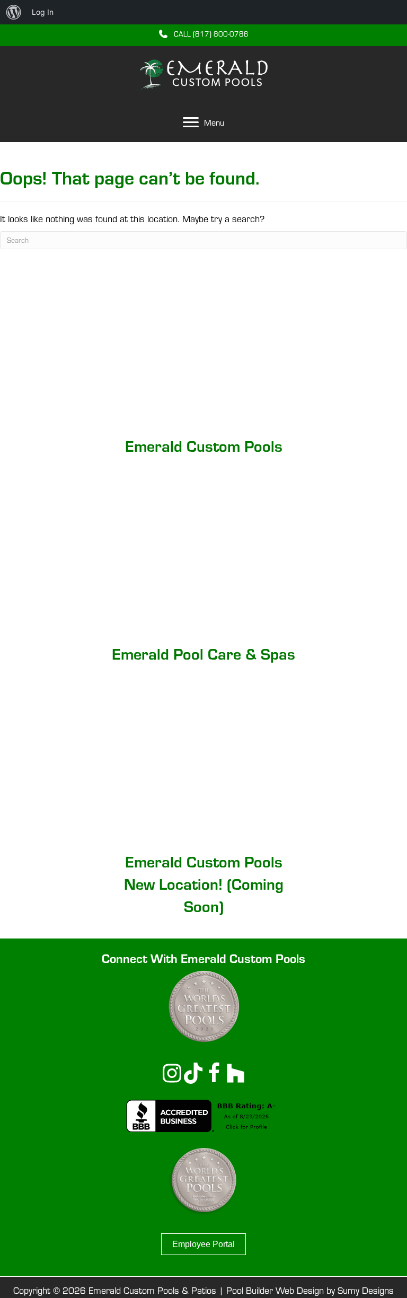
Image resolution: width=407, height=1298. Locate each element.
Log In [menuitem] (43, 11)
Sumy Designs (366, 1290)
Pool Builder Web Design (275, 1290)
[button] (204, 33)
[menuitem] (14, 12)
